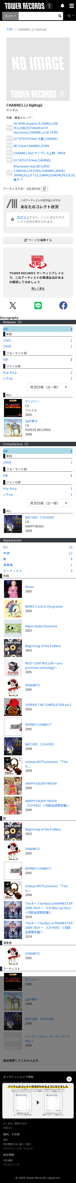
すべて (9, 16)
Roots (29, 587)
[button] (69, 1079)
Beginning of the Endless (43, 646)
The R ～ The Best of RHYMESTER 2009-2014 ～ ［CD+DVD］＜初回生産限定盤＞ (49, 927)
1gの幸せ (31, 421)
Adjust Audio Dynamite (41, 626)
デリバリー (32, 401)
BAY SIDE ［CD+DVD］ (40, 517)
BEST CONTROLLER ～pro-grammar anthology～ (44, 665)
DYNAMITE (32, 685)
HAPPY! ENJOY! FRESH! (41, 783)
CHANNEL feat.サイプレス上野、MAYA (39, 153)
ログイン (23, 217)
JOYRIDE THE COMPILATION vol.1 (48, 705)
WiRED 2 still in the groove (43, 606)
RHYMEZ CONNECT (38, 724)
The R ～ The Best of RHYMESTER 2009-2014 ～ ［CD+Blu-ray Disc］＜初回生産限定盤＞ (49, 907)
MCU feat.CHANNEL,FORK (31, 146)
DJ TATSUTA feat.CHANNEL (32, 160)
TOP (10, 29)
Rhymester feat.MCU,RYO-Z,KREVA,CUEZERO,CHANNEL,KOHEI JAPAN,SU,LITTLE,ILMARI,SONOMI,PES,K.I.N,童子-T (44, 173)
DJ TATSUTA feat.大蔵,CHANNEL (36, 139)
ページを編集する (40, 240)
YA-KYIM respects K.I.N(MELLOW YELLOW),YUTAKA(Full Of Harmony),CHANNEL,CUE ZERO (36, 127)
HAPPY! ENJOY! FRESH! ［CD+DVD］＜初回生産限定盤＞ (47, 803)
